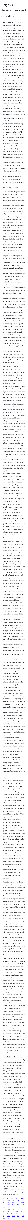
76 (21, 1209)
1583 (12, 1198)
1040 (13, 1216)
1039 (9, 1207)
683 (21, 1211)
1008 (14, 1207)
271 (18, 1202)
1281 (22, 1198)
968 (8, 1218)
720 (7, 1213)
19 (3, 1213)
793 (23, 1204)
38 (13, 1209)
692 (3, 1204)
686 (16, 1213)
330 (18, 1216)
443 (12, 1211)
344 (3, 1200)
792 (7, 1198)
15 (17, 1209)
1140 (17, 1198)
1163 (4, 1218)
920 (18, 1204)
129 (8, 1211)
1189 (4, 1207)
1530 (19, 1207)
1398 (8, 1216)
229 (12, 1213)
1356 (21, 1213)
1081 (13, 1204)
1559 (4, 1209)
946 (17, 1211)
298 (3, 1211)
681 (22, 1200)
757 (23, 1216)
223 (18, 1200)
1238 (9, 1209)
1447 (8, 1202)
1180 (22, 1202)
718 (3, 1202)
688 (13, 1200)
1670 (8, 1204)
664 (3, 1216)
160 (13, 1202)
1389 (8, 1200)
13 (3, 1198)
